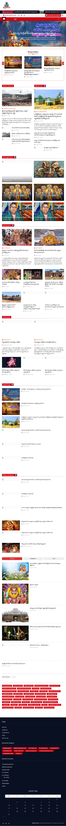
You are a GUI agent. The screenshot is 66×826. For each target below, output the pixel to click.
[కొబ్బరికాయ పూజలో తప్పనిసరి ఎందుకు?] (17, 171)
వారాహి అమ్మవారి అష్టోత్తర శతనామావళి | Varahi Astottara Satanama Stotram (41, 507)
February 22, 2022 (33, 587)
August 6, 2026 (6, 115)
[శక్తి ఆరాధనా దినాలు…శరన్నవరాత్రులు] (15, 645)
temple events (28, 699)
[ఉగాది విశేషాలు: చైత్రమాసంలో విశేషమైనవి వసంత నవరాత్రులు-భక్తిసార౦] (15, 563)
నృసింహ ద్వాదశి (34, 584)
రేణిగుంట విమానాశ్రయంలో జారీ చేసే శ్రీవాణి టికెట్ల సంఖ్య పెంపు (45, 626)
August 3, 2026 (29, 72)
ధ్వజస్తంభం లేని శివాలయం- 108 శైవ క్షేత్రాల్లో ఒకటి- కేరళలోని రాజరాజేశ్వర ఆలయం (54, 284)
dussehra (34, 691)
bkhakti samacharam (24, 688)
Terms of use (5, 738)
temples (6, 702)
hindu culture (29, 694)
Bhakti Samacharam (41, 111)
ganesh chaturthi (54, 691)
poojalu (17, 699)
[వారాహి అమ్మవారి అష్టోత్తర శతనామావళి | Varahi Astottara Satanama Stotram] (11, 513)
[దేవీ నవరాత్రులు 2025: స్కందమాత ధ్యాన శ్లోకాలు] (32, 362)
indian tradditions (8, 696)
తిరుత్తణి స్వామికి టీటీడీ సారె (51, 147)
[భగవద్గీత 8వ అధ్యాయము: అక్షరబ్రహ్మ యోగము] (11, 408)
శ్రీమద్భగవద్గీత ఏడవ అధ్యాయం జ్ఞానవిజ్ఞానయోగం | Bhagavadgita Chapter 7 (12, 72)
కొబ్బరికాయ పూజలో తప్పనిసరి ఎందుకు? (13, 178)
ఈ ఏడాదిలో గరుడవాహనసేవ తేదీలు (21, 127)
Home (3, 735)
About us (4, 727)
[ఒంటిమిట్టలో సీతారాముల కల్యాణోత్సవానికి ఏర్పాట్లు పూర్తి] (32, 274)
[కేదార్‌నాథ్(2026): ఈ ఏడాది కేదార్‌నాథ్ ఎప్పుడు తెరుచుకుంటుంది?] (49, 237)
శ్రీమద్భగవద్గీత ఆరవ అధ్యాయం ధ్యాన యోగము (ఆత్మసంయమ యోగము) (52, 70)
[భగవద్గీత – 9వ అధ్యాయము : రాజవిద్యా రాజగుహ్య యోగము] (11, 394)
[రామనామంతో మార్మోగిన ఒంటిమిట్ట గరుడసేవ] (11, 274)
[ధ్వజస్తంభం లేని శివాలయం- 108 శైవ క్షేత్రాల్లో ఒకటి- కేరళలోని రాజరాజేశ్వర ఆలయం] (54, 274)
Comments (33, 558)
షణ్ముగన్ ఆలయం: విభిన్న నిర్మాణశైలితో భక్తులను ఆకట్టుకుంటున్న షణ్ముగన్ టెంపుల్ (31, 306)
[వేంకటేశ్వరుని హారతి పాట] (11, 463)
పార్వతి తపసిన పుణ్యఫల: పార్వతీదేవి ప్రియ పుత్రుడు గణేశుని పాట (37, 521)
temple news (53, 699)
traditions (23, 704)
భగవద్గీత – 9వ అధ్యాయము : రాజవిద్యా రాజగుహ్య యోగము (36, 389)
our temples (41, 696)
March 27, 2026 (49, 288)
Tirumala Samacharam (9, 108)
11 (17, 805)
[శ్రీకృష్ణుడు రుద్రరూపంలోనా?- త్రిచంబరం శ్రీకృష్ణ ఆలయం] (11, 297)
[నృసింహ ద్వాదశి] (15, 584)
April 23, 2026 (39, 176)
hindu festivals (40, 694)
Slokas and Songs (31, 750)
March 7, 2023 (33, 610)
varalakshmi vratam (55, 704)
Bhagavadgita (46, 30)
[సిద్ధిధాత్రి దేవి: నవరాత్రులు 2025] (17, 329)
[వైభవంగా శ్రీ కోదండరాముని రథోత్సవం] (6, 135)
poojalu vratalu (18, 750)
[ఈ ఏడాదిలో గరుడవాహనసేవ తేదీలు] (6, 129)
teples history (16, 702)
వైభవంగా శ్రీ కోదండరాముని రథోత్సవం (21, 133)
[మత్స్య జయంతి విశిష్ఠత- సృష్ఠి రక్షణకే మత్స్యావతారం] (15, 608)
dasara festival (45, 688)
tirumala (26, 702)
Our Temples (7, 248)
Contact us (4, 730)
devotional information (9, 691)
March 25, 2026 (16, 136)
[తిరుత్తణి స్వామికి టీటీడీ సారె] (38, 150)
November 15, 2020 (6, 665)
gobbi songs (18, 694)
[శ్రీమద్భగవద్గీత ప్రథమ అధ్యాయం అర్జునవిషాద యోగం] (33, 61)
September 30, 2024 (34, 647)
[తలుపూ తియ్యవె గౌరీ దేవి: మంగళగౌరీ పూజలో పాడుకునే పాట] (11, 435)
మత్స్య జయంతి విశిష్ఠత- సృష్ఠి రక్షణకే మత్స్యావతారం (43, 608)
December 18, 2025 (27, 546)
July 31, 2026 (53, 41)
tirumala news (36, 702)
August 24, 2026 (26, 391)
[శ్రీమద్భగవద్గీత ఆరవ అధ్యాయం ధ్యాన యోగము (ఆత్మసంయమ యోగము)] (53, 61)
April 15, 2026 (8, 219)
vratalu (18, 707)
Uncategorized (8, 753)
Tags (54, 558)
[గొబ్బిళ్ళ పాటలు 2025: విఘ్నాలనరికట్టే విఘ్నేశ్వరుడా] (11, 548)
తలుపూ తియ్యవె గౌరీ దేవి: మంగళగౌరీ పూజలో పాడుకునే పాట (36, 430)
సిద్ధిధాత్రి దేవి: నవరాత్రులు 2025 (11, 342)
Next (63, 63)
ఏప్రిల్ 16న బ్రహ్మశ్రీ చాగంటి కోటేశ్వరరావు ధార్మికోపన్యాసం (16, 217)
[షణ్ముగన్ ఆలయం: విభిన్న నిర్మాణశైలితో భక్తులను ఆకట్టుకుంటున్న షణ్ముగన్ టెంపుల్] (32, 297)
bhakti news (28, 685)
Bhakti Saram (35, 823)
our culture (19, 696)
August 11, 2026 (39, 121)
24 (9, 811)
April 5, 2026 (16, 130)
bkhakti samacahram (9, 688)
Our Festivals (7, 339)
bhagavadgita (7, 685)
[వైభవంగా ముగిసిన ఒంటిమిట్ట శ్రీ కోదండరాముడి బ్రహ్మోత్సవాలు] (17, 237)
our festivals (30, 696)
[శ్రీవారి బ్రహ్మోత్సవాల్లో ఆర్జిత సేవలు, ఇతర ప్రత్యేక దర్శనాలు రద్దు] (17, 97)
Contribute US (5, 732)
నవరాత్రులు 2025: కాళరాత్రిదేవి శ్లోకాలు (45, 342)
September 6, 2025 (7, 345)
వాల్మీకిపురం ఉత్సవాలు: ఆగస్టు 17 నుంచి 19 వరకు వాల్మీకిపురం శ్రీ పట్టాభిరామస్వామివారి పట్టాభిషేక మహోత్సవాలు (48, 116)
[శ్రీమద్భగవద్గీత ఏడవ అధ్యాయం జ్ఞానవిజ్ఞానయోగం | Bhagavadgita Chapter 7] (13, 62)
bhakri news (18, 685)
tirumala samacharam (50, 702)
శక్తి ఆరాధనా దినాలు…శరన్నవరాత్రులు (39, 645)
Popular (12, 558)
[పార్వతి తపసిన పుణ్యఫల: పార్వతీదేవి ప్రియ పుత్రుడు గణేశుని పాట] (11, 525)
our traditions (7, 699)
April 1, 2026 (6, 286)
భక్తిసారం (39, 707)
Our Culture (32, 748)
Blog (47, 823)
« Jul (3, 816)
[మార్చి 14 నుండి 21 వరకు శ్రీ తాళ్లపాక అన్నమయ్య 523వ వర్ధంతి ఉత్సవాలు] (6, 140)
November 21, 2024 (34, 629)
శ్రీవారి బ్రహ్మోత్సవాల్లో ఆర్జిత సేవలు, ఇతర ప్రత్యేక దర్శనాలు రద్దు (15, 112)
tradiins (14, 704)
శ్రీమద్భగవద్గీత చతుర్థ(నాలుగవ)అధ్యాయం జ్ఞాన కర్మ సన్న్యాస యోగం (34, 34)
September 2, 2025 (7, 374)
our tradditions (52, 696)
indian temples (52, 694)
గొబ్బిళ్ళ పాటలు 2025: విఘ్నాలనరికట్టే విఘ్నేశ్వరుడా (33, 544)
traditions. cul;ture (34, 704)
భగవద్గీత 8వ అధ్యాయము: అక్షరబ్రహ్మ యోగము (32, 403)
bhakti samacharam (41, 685)
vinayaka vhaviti (7, 707)
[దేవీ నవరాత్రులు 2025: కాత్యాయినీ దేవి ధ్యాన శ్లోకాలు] (11, 362)
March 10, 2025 (33, 567)
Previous (3, 63)
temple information (40, 699)
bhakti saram (54, 685)
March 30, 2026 (26, 523)
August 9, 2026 (9, 76)
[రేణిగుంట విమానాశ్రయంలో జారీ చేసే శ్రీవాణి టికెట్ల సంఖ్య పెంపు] (15, 626)
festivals (43, 691)
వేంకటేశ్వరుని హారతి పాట (27, 458)
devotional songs (23, 691)
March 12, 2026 (16, 143)
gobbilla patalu (7, 694)
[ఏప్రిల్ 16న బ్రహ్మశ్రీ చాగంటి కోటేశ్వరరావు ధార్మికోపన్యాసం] (17, 211)
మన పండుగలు (49, 707)
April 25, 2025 (49, 309)
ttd (44, 704)
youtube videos (28, 707)
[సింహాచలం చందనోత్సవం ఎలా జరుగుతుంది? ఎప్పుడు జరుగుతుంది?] (54, 297)
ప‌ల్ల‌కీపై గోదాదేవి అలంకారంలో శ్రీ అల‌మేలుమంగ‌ (13, 663)
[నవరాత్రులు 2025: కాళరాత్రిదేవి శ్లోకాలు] (49, 329)
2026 (49, 823)
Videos (54, 30)
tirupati (5, 704)
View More (44, 86)
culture (35, 688)
